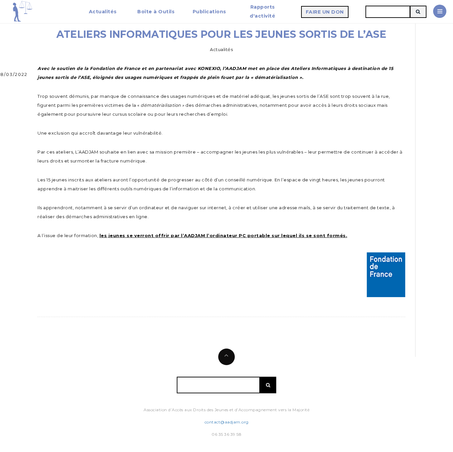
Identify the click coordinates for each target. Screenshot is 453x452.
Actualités (103, 12)
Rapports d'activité (262, 11)
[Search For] (418, 12)
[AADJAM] (22, 11)
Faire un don (325, 12)
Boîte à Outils (155, 12)
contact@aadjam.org (227, 422)
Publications (209, 12)
